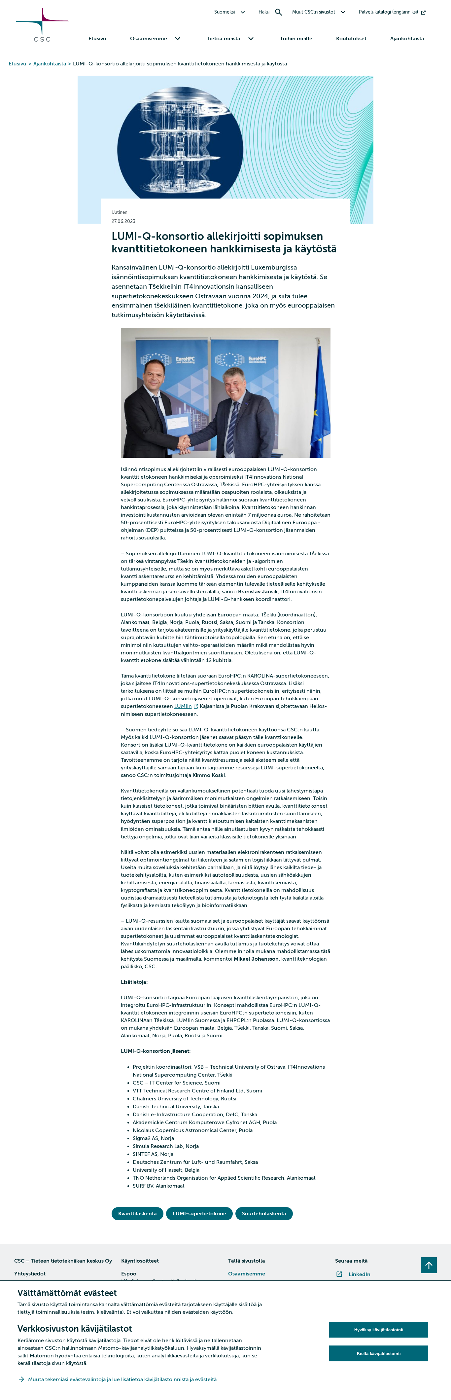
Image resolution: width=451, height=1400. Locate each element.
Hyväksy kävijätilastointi (378, 1329)
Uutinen (119, 212)
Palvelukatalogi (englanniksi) (388, 12)
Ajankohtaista (407, 39)
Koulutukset (351, 39)
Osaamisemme (246, 1274)
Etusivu (97, 39)
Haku (264, 12)
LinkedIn (359, 1274)
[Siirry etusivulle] (42, 40)
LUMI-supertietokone (199, 1214)
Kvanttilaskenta (137, 1214)
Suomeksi (224, 12)
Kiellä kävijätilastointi (379, 1353)
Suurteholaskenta (264, 1214)
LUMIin (183, 706)
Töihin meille (296, 39)
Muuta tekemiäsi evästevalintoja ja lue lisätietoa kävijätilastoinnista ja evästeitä (123, 1379)
